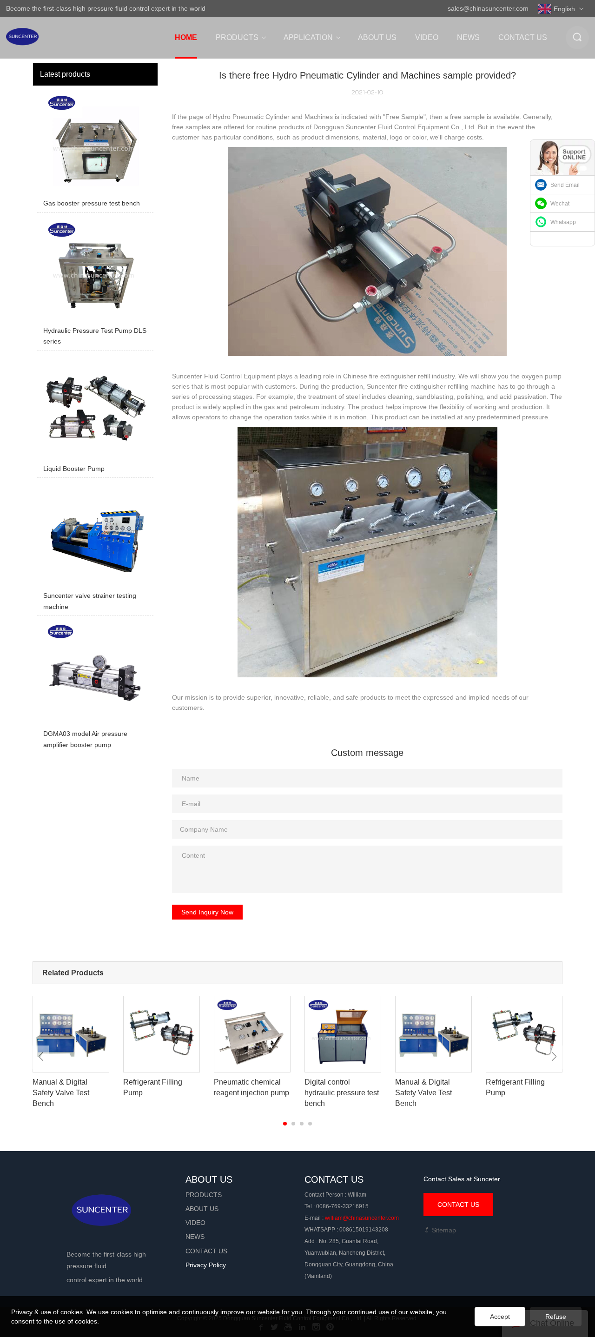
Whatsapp (563, 222)
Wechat (559, 203)
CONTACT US (458, 1204)
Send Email (565, 185)
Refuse (555, 1316)
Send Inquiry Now (207, 912)
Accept (500, 1316)
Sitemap (443, 1230)
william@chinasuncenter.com (362, 1218)
